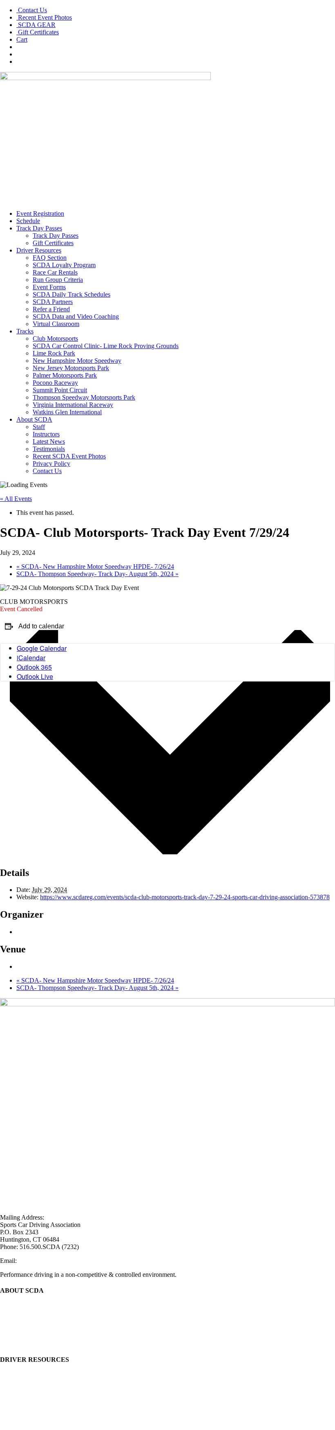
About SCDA (34, 419)
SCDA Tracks (18, 1397)
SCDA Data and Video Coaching (76, 316)
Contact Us (31, 10)
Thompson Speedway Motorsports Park (84, 397)
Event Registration (40, 213)
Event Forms (49, 287)
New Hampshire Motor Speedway (77, 360)
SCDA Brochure (21, 1313)
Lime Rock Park (54, 353)
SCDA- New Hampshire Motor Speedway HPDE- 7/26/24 (95, 566)
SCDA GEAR (36, 24)
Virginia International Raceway (73, 404)
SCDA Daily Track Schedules (71, 294)
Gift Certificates (37, 32)
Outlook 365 (34, 667)
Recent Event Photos (44, 17)
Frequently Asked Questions (36, 1412)
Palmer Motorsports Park (65, 375)
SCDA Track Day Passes (32, 1390)
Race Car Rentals (55, 272)
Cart (21, 39)
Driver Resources (38, 250)
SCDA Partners (53, 301)
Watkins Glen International (67, 412)
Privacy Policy (51, 463)
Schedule (28, 220)
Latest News (49, 441)
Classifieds (14, 1419)
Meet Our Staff (19, 1306)
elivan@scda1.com (42, 1260)
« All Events (16, 498)
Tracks (25, 331)
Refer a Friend (51, 309)
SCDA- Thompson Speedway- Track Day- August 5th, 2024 (97, 573)
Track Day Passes (39, 228)
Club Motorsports (55, 338)
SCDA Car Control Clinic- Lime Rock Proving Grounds (106, 345)
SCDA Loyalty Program (64, 264)
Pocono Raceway (55, 382)
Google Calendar (42, 648)
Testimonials (49, 448)
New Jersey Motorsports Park (71, 367)
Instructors (46, 434)
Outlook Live (35, 676)
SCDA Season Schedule (31, 1382)
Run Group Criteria (58, 279)
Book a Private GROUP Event (39, 1404)
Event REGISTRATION (32, 1375)
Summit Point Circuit (60, 390)
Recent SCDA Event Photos (69, 456)
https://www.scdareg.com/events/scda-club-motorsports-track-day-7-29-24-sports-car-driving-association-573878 (185, 897)
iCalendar (31, 657)
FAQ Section (50, 257)
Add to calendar (41, 626)
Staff (39, 426)
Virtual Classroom (56, 323)
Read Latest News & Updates (38, 1321)
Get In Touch (17, 1335)
